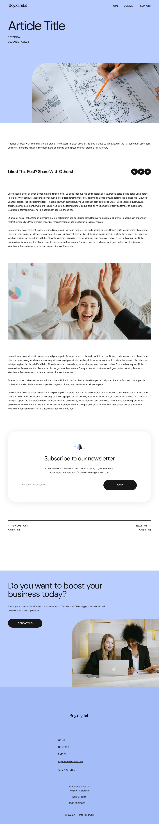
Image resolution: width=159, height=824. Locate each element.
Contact (129, 5)
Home (115, 5)
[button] (134, 172)
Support (145, 5)
